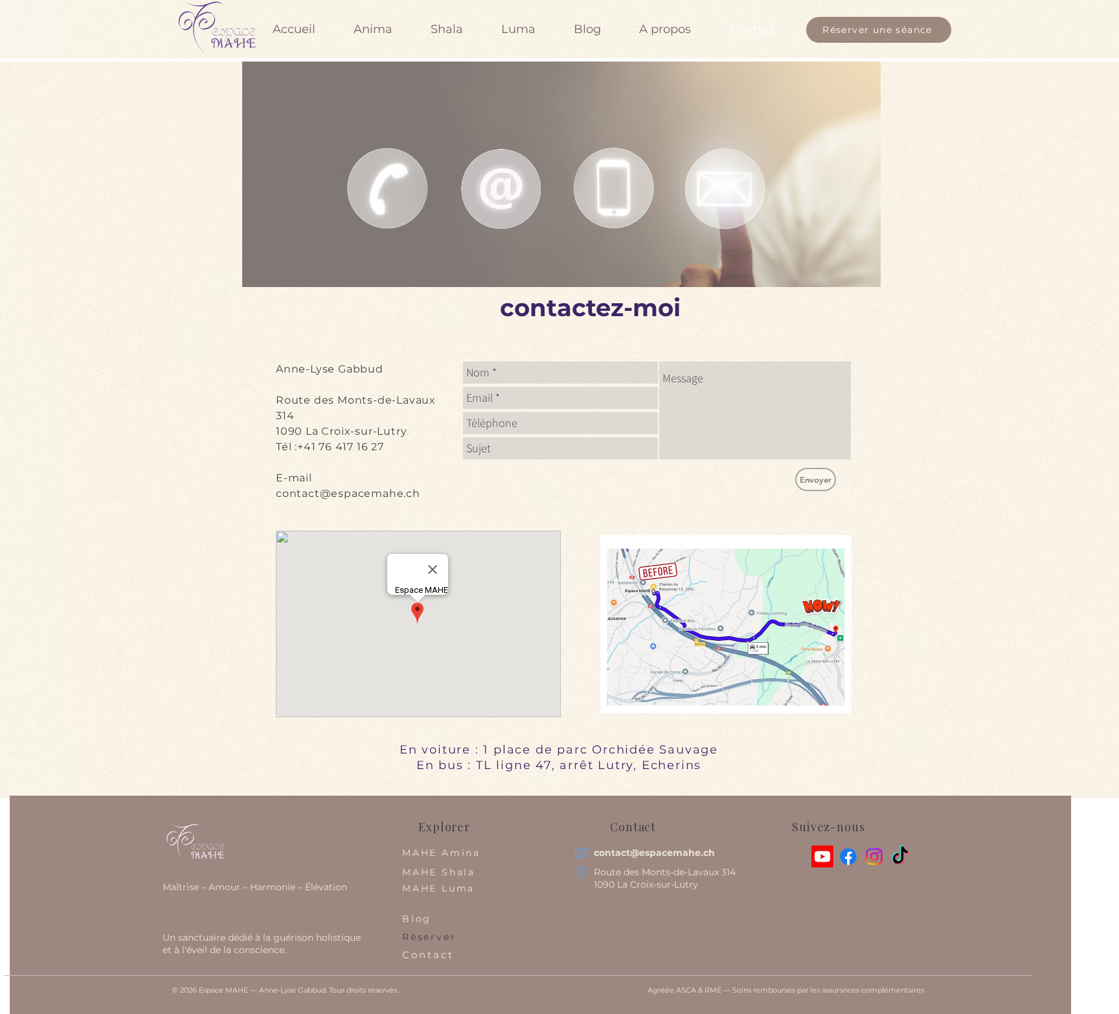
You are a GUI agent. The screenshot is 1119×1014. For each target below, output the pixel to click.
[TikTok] (900, 857)
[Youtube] (822, 857)
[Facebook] (848, 857)
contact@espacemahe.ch (348, 493)
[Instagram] (874, 857)
